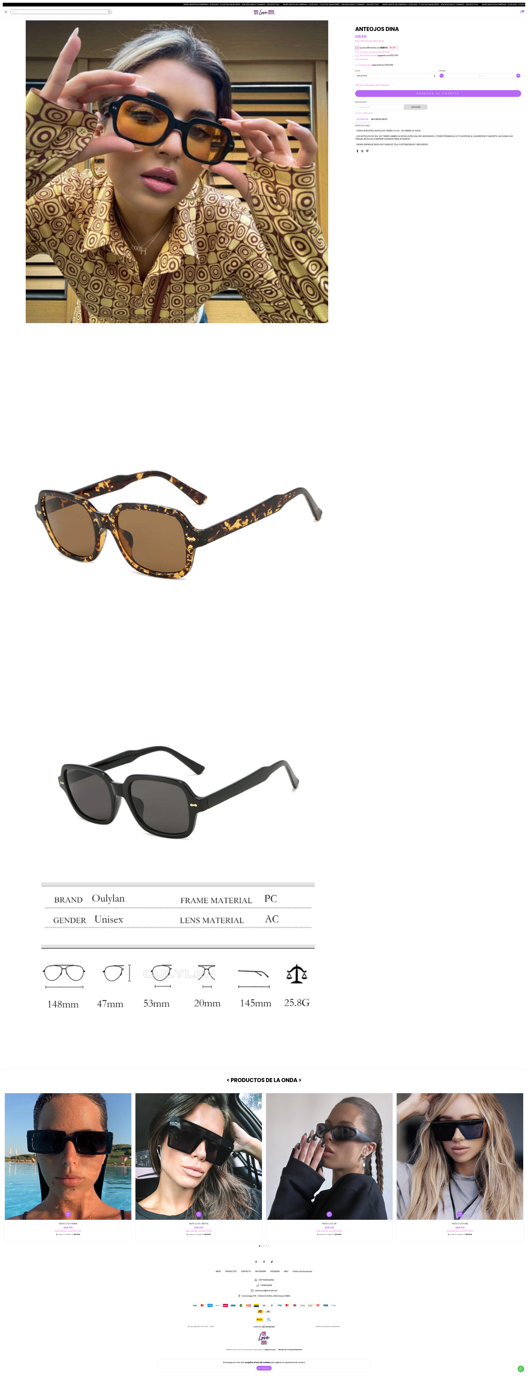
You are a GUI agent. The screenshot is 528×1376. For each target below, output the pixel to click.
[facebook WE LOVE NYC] (264, 1261)
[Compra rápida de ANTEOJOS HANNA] (68, 1214)
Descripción (362, 119)
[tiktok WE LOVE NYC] (272, 1261)
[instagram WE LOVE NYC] (256, 1261)
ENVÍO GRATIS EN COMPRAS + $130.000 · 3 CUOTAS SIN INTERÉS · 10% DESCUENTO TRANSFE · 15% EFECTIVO (135, 4)
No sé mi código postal (364, 113)
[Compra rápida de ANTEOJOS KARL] (460, 1214)
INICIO (218, 1271)
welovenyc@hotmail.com (266, 1291)
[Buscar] (109, 12)
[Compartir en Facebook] (357, 151)
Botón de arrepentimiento (290, 1350)
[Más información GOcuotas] (393, 48)
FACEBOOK (275, 1271)
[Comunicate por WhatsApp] (521, 1369)
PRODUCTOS (231, 1271)
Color (357, 71)
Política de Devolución (302, 1271)
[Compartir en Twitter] (362, 151)
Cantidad (442, 71)
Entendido (264, 1368)
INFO (286, 1271)
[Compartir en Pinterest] (367, 151)
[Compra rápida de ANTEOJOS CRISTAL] (198, 1214)
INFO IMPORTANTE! (379, 119)
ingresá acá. (270, 1350)
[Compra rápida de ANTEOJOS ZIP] (329, 1214)
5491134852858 (266, 1280)
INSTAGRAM (260, 1271)
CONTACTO (246, 1271)
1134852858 (266, 1285)
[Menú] (6, 12)
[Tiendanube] (264, 1327)
